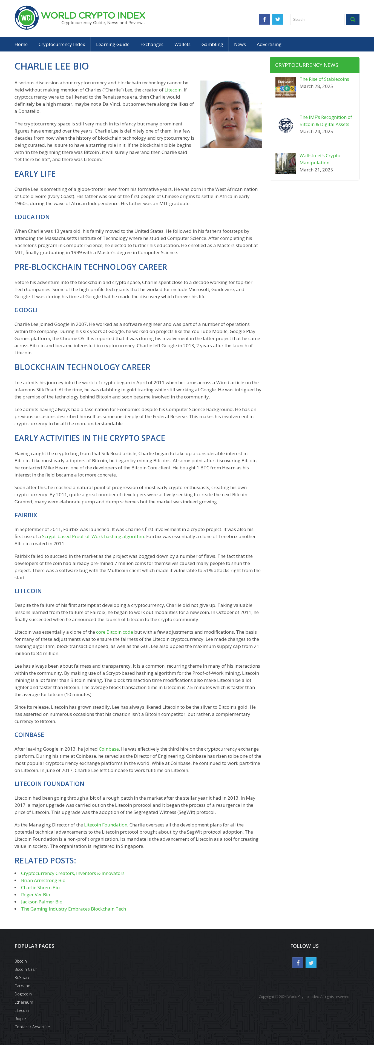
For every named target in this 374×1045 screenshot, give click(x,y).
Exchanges (151, 44)
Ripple (20, 1018)
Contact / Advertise (32, 1026)
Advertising (269, 44)
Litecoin (173, 90)
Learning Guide (113, 44)
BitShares (24, 977)
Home (21, 44)
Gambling (212, 44)
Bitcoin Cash (26, 969)
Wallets (182, 44)
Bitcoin (21, 961)
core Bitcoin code (114, 632)
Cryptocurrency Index (62, 44)
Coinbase (109, 749)
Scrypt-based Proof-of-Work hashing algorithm (93, 536)
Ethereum (24, 1002)
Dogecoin (23, 994)
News (240, 44)
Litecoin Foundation (105, 825)
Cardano (22, 985)
